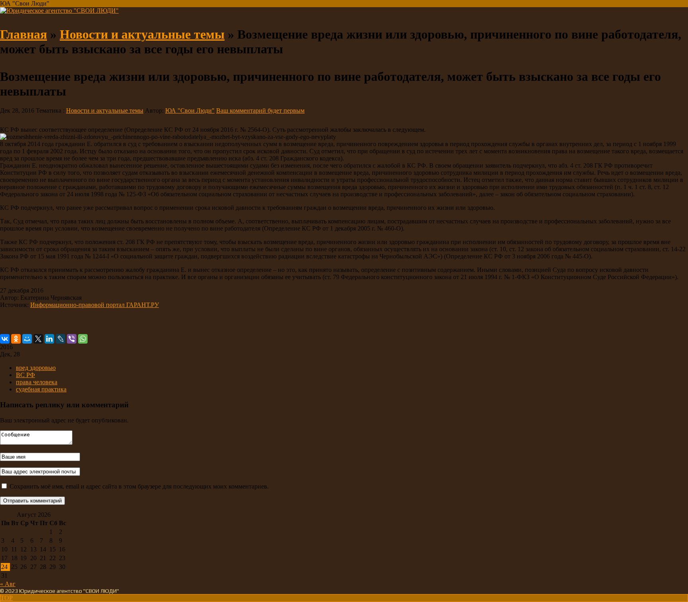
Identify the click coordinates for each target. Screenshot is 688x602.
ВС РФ (25, 374)
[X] (38, 339)
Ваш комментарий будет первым (260, 110)
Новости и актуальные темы (142, 34)
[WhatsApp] (83, 339)
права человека (36, 382)
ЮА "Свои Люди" (190, 110)
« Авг (8, 583)
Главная (23, 34)
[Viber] (71, 339)
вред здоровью (36, 367)
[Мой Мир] (27, 339)
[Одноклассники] (16, 339)
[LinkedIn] (49, 339)
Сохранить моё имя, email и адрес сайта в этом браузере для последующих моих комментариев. (139, 486)
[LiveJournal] (60, 339)
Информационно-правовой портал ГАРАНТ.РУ (94, 304)
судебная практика (41, 389)
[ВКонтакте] (5, 339)
